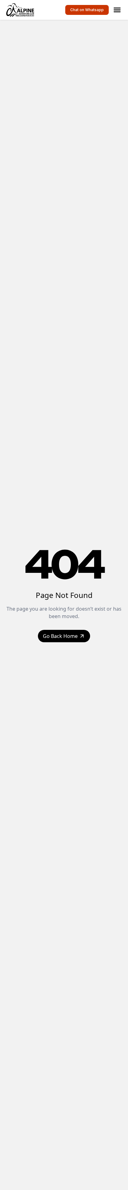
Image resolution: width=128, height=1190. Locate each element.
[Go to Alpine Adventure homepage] (21, 10)
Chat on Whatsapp (87, 9)
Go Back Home (60, 636)
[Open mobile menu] (117, 10)
